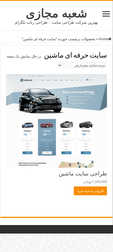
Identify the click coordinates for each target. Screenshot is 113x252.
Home (103, 39)
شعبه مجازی (56, 13)
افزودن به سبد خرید (90, 191)
